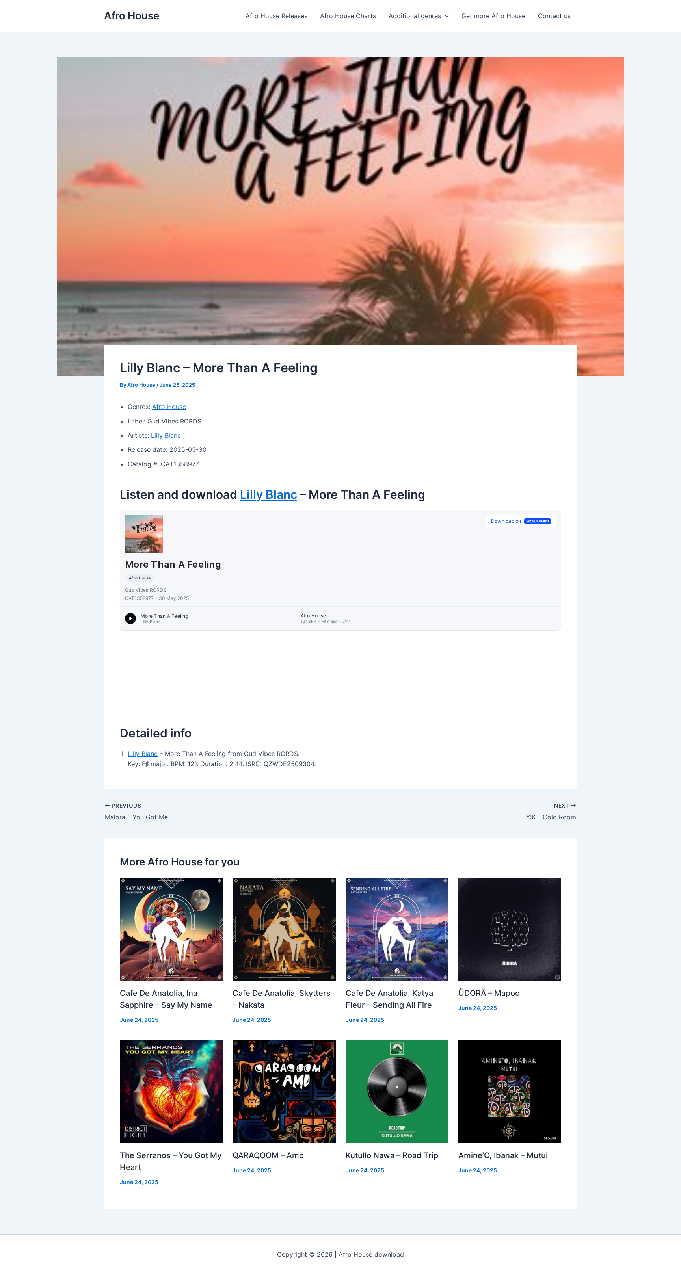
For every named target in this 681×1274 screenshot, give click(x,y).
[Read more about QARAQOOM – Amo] (284, 1091)
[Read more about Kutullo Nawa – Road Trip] (397, 1091)
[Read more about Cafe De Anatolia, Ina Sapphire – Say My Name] (171, 928)
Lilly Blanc (166, 435)
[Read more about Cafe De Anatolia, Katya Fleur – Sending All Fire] (397, 928)
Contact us (554, 16)
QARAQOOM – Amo (268, 1155)
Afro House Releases (276, 16)
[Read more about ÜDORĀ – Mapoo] (509, 928)
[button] (445, 16)
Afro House (131, 15)
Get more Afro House (493, 16)
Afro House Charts (348, 16)
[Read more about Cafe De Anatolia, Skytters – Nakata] (284, 928)
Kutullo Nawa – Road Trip (392, 1155)
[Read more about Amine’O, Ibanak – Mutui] (509, 1091)
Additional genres (415, 16)
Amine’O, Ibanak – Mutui (503, 1155)
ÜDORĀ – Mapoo (489, 993)
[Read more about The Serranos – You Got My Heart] (171, 1091)
